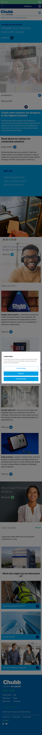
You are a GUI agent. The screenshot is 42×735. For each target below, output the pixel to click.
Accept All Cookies (21, 379)
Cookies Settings (21, 368)
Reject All (21, 373)
